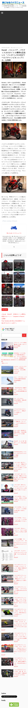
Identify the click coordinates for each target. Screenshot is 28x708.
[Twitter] (14, 247)
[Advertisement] (14, 30)
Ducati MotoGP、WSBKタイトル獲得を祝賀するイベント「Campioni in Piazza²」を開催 (14, 316)
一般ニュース (4, 363)
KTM (15, 382)
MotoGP (4, 309)
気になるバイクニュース (16, 47)
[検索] (24, 335)
